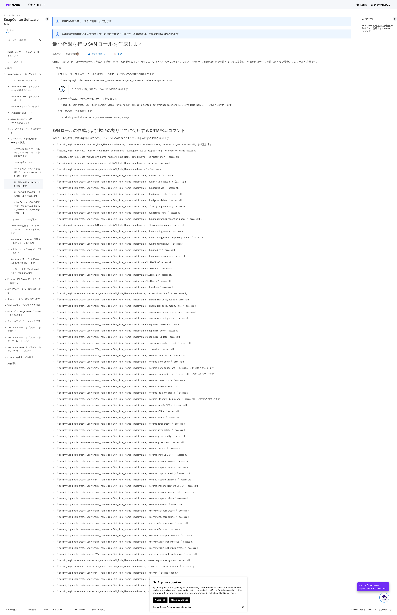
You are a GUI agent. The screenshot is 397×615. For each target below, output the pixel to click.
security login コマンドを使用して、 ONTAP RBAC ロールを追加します (27, 172)
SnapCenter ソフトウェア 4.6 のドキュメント (23, 53)
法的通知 (11, 363)
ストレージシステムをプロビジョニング (26, 251)
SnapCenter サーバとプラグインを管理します (24, 329)
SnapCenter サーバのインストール (24, 74)
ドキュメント (36, 5)
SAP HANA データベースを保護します (24, 291)
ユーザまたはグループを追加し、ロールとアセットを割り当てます (27, 152)
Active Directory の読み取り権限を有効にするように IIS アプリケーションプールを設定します (27, 208)
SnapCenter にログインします (25, 106)
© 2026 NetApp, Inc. (11, 609)
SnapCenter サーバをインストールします (25, 98)
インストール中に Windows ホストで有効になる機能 (25, 271)
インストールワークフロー (24, 80)
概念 (9, 68)
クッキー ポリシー (77, 609)
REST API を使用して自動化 (20, 357)
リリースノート (15, 61)
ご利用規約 (31, 609)
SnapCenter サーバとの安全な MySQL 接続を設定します (25, 261)
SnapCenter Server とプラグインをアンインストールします (24, 349)
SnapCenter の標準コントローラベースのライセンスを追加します (26, 229)
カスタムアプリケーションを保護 (23, 321)
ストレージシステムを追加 (24, 219)
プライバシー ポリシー (52, 609)
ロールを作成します (23, 162)
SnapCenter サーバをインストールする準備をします (25, 88)
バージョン (10, 30)
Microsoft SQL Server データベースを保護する (24, 281)
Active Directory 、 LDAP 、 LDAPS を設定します (23, 120)
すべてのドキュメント (13, 15)
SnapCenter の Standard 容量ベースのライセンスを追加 (25, 241)
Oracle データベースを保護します (23, 298)
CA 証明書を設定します (22, 112)
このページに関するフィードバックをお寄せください (371, 609)
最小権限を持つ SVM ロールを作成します (27, 184)
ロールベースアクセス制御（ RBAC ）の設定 (25, 140)
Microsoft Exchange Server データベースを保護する (24, 313)
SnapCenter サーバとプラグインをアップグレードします (24, 339)
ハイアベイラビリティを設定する (26, 130)
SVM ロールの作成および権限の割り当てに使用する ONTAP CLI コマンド (377, 28)
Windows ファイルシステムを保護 (23, 305)
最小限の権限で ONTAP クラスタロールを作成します (27, 194)
